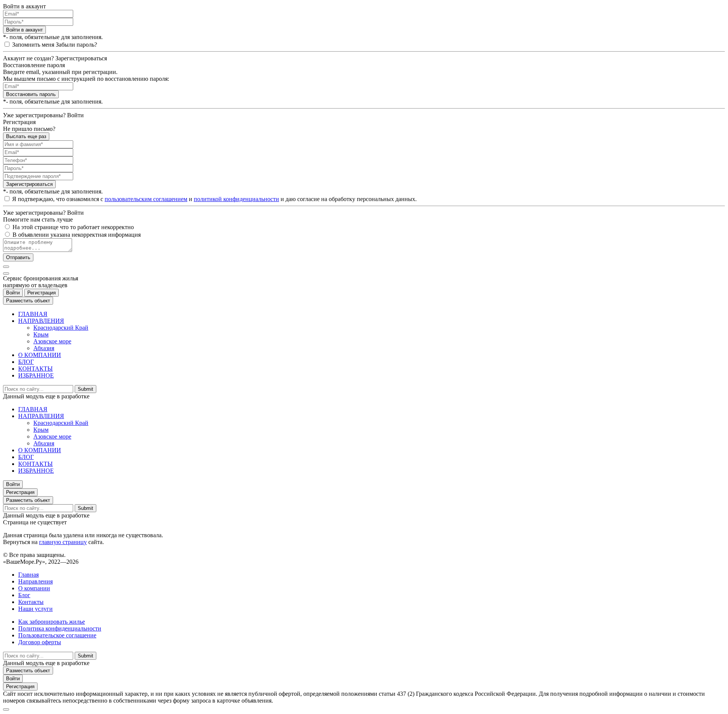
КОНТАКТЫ (35, 368)
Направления (35, 581)
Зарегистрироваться (29, 184)
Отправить (18, 257)
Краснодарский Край (60, 327)
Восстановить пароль (31, 94)
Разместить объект (28, 301)
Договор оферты (39, 642)
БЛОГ (26, 362)
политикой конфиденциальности (236, 199)
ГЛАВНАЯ (32, 314)
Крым (41, 334)
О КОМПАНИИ (39, 355)
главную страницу (63, 542)
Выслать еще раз (26, 136)
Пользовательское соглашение (57, 635)
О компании (34, 588)
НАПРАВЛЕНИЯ (41, 321)
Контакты (31, 602)
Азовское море (52, 341)
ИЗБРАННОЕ (36, 375)
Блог (24, 595)
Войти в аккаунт (24, 30)
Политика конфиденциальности (59, 628)
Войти (13, 293)
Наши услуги (35, 608)
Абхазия (43, 348)
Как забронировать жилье (51, 621)
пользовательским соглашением (146, 199)
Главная (28, 574)
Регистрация (41, 293)
